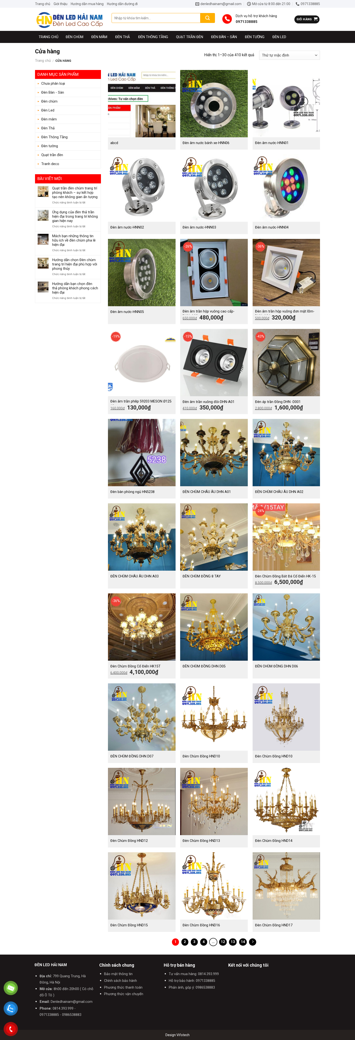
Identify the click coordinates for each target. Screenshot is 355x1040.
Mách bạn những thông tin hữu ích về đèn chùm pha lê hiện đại (74, 240)
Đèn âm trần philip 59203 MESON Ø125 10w (140, 403)
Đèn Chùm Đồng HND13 (201, 841)
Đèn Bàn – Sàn (224, 37)
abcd (114, 143)
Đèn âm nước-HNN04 (272, 227)
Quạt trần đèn (189, 37)
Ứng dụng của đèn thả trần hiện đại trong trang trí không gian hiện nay (75, 216)
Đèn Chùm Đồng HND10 (201, 756)
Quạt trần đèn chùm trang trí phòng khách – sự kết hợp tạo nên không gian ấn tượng (75, 192)
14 (243, 942)
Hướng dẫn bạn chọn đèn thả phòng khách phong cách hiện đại (75, 288)
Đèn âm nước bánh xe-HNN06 (206, 143)
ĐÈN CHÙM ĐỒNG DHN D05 (204, 666)
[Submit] (207, 18)
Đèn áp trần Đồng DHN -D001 (278, 402)
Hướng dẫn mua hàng (87, 4)
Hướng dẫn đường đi (122, 4)
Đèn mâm (99, 37)
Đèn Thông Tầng (153, 37)
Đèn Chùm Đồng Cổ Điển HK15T (135, 666)
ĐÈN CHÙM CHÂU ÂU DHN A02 (279, 492)
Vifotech (183, 1035)
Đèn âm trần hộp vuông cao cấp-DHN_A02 (208, 313)
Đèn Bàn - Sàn (52, 92)
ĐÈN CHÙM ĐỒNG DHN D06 (276, 666)
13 (233, 942)
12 (223, 942)
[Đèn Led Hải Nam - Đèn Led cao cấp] (69, 19)
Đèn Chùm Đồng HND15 (129, 925)
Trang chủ (42, 4)
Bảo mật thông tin (118, 974)
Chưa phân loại (53, 83)
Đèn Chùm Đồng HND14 (273, 841)
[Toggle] (96, 92)
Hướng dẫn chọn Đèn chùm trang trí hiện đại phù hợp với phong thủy (74, 264)
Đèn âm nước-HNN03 (199, 227)
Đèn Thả (122, 37)
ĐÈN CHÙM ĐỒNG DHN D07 (131, 756)
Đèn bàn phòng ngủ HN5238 (132, 492)
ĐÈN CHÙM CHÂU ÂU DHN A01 (207, 492)
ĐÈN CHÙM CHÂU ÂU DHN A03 (134, 576)
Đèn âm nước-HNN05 (127, 312)
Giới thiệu (60, 4)
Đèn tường (254, 37)
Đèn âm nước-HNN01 (272, 143)
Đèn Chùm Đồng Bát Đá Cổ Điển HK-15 (285, 576)
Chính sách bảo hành (120, 981)
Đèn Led (279, 37)
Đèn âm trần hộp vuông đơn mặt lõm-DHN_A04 (284, 313)
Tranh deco (50, 164)
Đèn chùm (74, 37)
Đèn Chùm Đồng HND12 (129, 841)
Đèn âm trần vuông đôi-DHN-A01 (208, 402)
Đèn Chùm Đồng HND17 (273, 925)
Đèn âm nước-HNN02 (127, 227)
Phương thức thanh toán (123, 987)
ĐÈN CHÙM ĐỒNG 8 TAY (202, 576)
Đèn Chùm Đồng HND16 (201, 925)
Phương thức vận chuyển (123, 994)
